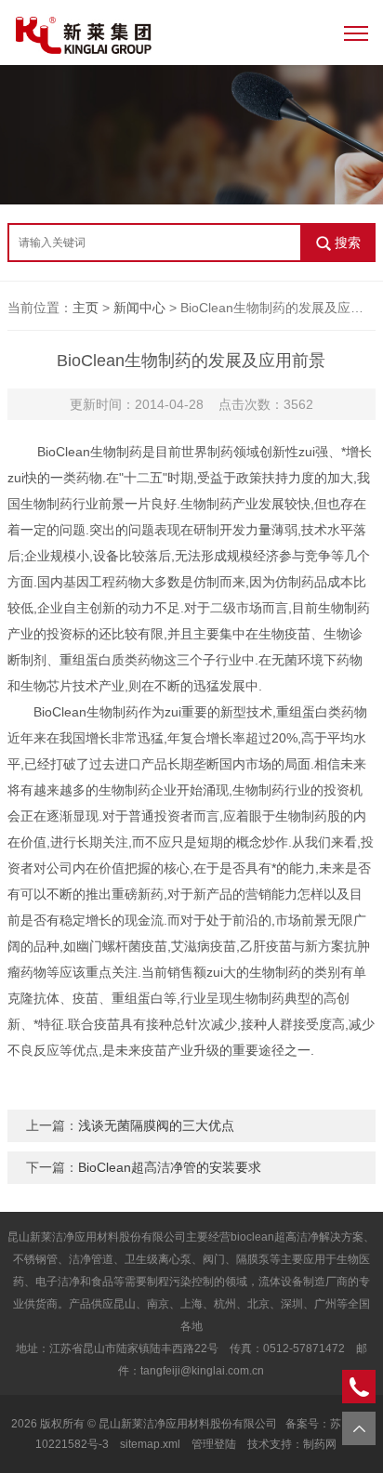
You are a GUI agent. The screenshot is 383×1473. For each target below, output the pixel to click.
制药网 (320, 1444)
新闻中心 (139, 307)
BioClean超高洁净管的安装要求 (169, 1167)
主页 (86, 307)
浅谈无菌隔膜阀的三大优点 (156, 1125)
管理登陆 (214, 1444)
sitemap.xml (150, 1444)
